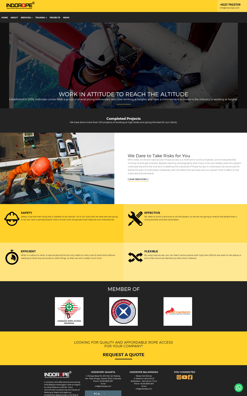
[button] (238, 387)
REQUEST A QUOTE (123, 354)
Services (26, 17)
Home (4, 17)
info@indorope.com (230, 8)
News (66, 17)
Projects (55, 17)
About (14, 17)
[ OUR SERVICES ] (138, 179)
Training (40, 17)
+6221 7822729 (230, 4)
